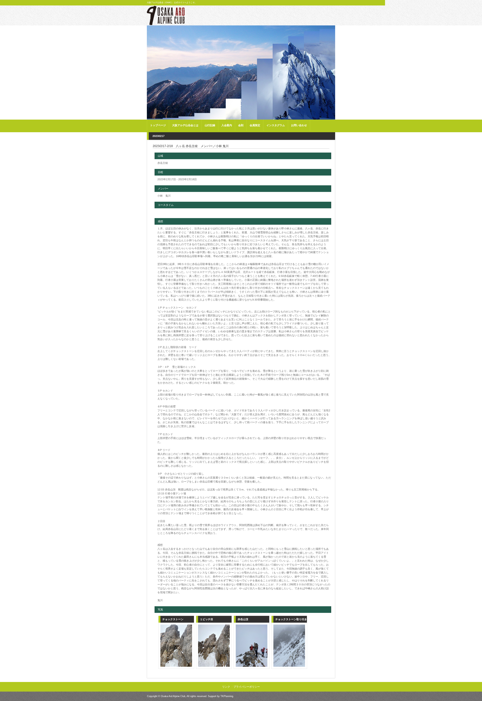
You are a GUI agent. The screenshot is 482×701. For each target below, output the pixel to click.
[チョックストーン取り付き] (289, 646)
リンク (226, 686)
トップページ (158, 125)
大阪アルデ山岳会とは (185, 125)
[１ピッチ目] (214, 646)
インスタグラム (275, 125)
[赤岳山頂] (251, 646)
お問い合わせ (299, 125)
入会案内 (226, 125)
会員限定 (255, 125)
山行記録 (210, 125)
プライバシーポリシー (246, 686)
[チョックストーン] (176, 646)
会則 (240, 125)
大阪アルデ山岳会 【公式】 (166, 15)
